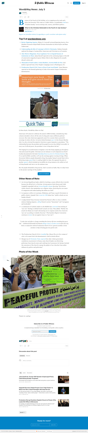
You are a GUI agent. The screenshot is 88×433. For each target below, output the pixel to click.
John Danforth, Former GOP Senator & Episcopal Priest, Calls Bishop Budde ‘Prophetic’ (36, 377)
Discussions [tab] (29, 372)
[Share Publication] (71, 3)
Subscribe (76, 3)
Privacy (10, 431)
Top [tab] (20, 372)
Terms (13, 431)
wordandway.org (37, 39)
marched (46, 311)
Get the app (49, 431)
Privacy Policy (54, 336)
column (50, 186)
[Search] (68, 3)
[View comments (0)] (25, 17)
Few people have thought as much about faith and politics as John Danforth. (37, 380)
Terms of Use (50, 334)
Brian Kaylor (27, 29)
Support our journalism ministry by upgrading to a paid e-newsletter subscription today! (42, 34)
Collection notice (18, 431)
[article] (44, 380)
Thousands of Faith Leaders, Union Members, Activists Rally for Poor (42, 63)
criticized (55, 207)
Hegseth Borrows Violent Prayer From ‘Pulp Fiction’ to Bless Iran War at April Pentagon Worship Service (36, 388)
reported (43, 239)
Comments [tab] (22, 355)
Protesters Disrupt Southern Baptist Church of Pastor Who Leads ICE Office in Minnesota (37, 401)
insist (30, 215)
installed (43, 234)
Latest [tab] (24, 372)
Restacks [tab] (28, 355)
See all (21, 412)
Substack (74, 431)
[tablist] (25, 355)
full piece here (47, 88)
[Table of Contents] (1, 216)
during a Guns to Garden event (50, 224)
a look (64, 22)
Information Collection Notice (44, 336)
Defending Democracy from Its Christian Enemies (51, 154)
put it (53, 140)
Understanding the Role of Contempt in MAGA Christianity (39, 49)
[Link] (17, 39)
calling (39, 202)
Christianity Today (35, 239)
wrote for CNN (43, 195)
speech (31, 160)
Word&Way (24, 12)
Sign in (84, 3)
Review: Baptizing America (29, 42)
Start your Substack (41, 431)
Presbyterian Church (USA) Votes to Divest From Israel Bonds (39, 67)
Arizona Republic (43, 186)
